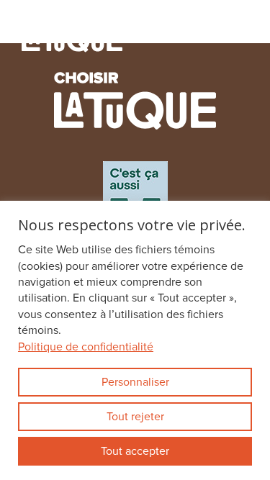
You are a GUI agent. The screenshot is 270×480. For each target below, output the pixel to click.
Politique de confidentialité (85, 347)
